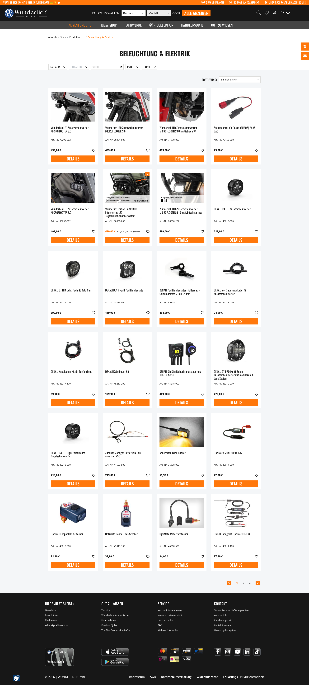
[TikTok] (257, 652)
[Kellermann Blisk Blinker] (181, 432)
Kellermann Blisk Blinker (172, 453)
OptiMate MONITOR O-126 (228, 453)
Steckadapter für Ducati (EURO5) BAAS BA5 (234, 129)
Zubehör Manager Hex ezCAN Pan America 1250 (123, 454)
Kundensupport (222, 620)
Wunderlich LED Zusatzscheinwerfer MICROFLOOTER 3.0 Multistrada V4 (178, 129)
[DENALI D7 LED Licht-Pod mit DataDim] (73, 269)
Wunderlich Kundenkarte (115, 615)
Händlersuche (165, 620)
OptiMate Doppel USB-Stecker (67, 534)
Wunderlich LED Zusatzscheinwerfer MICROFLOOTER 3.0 (70, 129)
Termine (105, 610)
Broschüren (51, 615)
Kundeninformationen (170, 610)
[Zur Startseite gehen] (25, 13)
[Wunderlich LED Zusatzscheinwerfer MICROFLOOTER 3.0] (73, 107)
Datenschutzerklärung (176, 677)
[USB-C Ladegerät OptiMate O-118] (236, 513)
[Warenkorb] (304, 13)
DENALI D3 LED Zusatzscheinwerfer (232, 209)
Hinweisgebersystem (225, 630)
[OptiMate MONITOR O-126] (236, 432)
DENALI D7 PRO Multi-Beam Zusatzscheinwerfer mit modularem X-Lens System (234, 375)
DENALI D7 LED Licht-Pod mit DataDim (70, 290)
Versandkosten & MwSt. (170, 615)
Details (73, 158)
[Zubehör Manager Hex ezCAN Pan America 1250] (127, 432)
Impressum (137, 677)
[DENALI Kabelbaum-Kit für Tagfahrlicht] (73, 350)
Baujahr (55, 67)
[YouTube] (237, 652)
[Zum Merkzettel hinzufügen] (93, 150)
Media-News (52, 620)
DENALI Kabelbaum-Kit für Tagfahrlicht (71, 372)
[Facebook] (217, 652)
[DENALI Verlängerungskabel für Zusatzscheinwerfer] (236, 269)
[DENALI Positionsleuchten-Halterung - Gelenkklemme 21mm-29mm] (181, 269)
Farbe (147, 67)
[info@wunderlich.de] (305, 56)
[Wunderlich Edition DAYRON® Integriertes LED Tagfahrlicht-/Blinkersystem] (127, 188)
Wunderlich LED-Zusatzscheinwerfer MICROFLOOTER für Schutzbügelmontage (180, 211)
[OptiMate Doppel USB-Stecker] (73, 513)
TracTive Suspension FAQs (115, 630)
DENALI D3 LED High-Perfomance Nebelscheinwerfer (68, 454)
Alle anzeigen (196, 13)
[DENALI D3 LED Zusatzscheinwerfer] (236, 188)
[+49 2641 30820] (305, 46)
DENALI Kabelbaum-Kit (117, 372)
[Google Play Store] (115, 662)
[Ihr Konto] (275, 13)
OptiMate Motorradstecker (173, 534)
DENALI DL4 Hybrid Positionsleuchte (124, 290)
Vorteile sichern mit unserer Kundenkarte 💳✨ (29, 2)
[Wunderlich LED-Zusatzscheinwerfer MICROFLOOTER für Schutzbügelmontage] (181, 188)
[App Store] (115, 652)
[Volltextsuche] (259, 13)
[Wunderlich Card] (59, 657)
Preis (130, 67)
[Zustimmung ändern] (16, 678)
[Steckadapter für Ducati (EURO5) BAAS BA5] (236, 107)
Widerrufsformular (168, 630)
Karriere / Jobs (109, 625)
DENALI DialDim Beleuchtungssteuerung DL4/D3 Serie (180, 373)
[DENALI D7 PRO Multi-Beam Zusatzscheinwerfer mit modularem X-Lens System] (236, 350)
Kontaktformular (223, 625)
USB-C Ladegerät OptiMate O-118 (232, 534)
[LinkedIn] (247, 652)
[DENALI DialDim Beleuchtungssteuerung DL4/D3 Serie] (181, 350)
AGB (153, 677)
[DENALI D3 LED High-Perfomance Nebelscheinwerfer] (73, 432)
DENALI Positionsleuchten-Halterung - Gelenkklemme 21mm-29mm (179, 292)
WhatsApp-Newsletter (57, 625)
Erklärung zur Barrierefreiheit (243, 677)
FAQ (160, 625)
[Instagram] (227, 652)
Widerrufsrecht (207, 677)
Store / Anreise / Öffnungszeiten (231, 610)
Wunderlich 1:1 (222, 615)
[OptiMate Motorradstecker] (181, 513)
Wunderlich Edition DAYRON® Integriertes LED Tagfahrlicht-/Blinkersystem (121, 212)
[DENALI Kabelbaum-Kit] (127, 350)
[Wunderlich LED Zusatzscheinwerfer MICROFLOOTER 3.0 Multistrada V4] (181, 107)
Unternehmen (109, 620)
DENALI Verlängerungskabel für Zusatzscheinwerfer (230, 292)
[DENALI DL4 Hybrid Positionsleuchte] (127, 269)
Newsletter (51, 610)
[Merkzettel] (267, 13)
